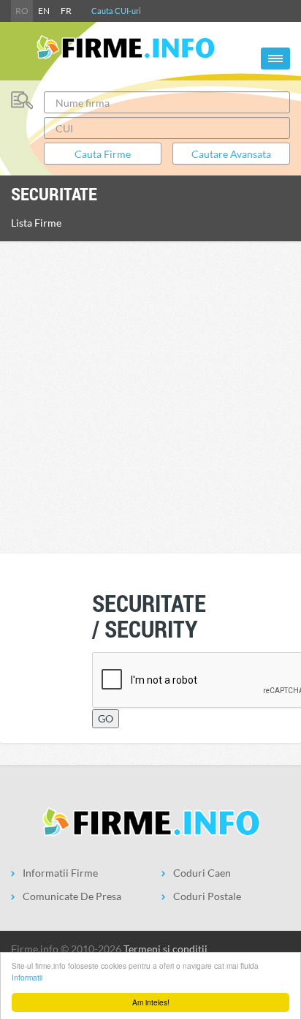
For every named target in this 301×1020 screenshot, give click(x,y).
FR (66, 10)
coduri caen (202, 872)
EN (44, 10)
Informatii (27, 977)
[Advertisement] (150, 395)
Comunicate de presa (72, 896)
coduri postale (207, 896)
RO (21, 10)
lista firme (36, 222)
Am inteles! (150, 1002)
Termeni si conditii (165, 948)
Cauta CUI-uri (116, 10)
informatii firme (60, 872)
